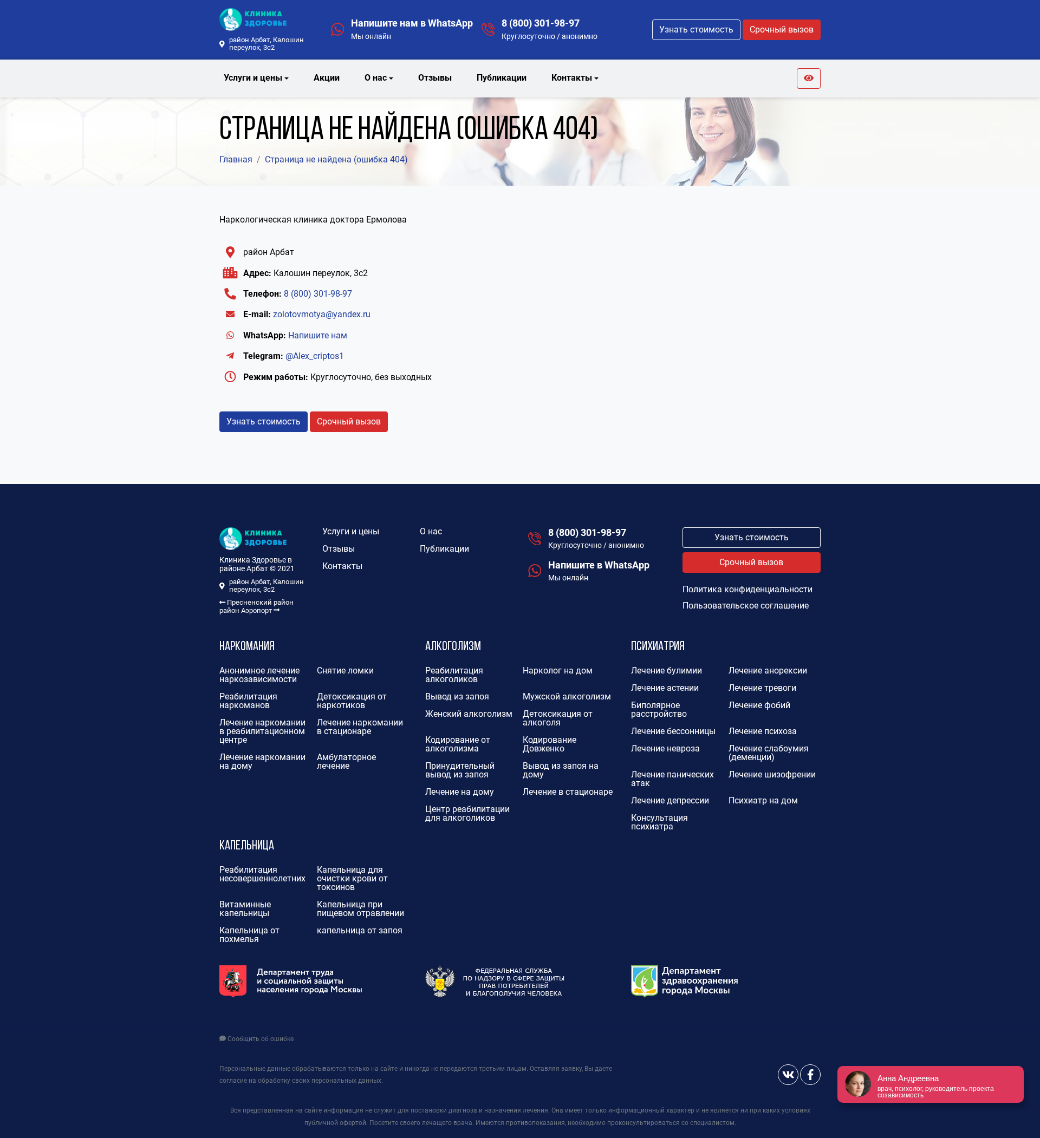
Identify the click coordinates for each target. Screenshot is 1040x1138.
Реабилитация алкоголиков (454, 674)
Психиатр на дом (763, 800)
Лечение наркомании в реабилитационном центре (262, 731)
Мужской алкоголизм (567, 696)
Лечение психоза (763, 731)
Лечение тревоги (762, 688)
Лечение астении (665, 688)
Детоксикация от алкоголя (558, 718)
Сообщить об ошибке (260, 1039)
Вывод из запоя (457, 696)
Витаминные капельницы (245, 908)
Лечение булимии (666, 670)
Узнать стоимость (696, 29)
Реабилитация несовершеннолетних (262, 874)
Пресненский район (259, 602)
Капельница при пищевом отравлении (360, 908)
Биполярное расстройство (659, 709)
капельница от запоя (359, 930)
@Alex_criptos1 (314, 356)
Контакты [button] (571, 78)
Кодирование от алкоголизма (457, 744)
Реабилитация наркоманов (248, 700)
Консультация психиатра (659, 822)
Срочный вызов (782, 29)
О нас (431, 531)
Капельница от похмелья (249, 934)
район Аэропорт (246, 610)
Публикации (501, 78)
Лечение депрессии (670, 800)
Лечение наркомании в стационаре (360, 726)
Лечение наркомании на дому (262, 761)
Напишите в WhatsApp (598, 565)
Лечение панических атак (672, 778)
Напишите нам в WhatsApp (412, 23)
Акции (327, 78)
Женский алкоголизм (468, 714)
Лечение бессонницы (673, 731)
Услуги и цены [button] (253, 78)
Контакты (342, 566)
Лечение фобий (759, 705)
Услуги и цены (350, 531)
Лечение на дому (459, 792)
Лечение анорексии (768, 670)
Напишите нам (317, 335)
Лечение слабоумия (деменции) (769, 752)
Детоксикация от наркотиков (352, 700)
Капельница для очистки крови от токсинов (352, 878)
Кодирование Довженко (549, 744)
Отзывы (435, 78)
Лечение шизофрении (772, 774)
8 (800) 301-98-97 (541, 23)
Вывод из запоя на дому (561, 770)
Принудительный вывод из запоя (460, 770)
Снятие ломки (345, 670)
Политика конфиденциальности (747, 589)
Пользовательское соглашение (745, 605)
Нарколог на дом (558, 670)
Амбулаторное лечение (346, 761)
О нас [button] (376, 78)
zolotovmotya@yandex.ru (321, 314)
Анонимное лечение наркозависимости (259, 674)
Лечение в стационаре (568, 792)
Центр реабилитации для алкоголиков (467, 813)
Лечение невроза (665, 748)
